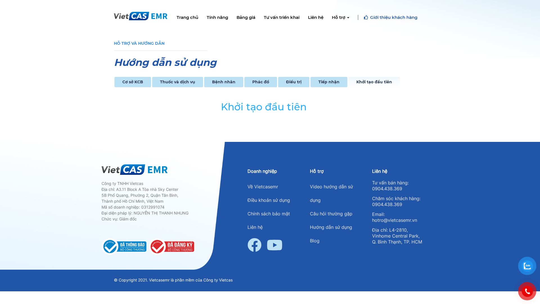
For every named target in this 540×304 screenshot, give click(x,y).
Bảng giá (246, 17)
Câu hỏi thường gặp (331, 213)
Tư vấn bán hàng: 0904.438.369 (390, 185)
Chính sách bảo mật (269, 213)
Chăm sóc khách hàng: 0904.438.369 (396, 201)
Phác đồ (260, 81)
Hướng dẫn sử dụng (331, 227)
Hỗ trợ (339, 17)
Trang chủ (187, 17)
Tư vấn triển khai (282, 17)
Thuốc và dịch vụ (177, 81)
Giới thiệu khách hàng (393, 17)
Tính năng (217, 17)
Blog (315, 240)
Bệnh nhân (223, 81)
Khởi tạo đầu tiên (374, 81)
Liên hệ (315, 17)
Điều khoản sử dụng (269, 200)
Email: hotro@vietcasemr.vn (394, 217)
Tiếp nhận (328, 81)
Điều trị (294, 81)
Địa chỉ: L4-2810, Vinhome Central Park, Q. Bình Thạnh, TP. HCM (397, 236)
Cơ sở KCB (132, 81)
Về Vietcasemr (263, 186)
